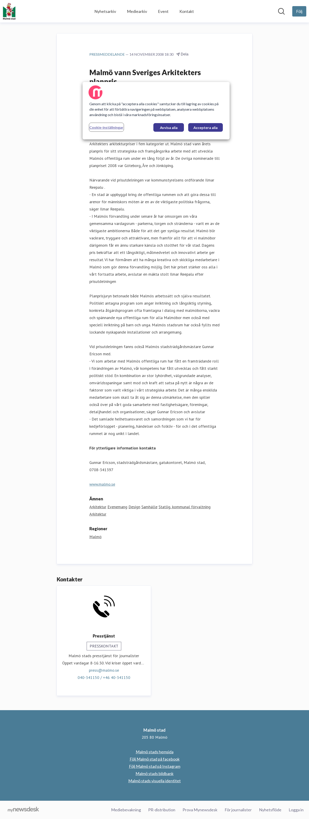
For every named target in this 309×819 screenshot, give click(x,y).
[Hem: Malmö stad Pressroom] (9, 11)
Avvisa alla (169, 127)
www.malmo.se (102, 484)
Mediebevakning (126, 809)
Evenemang (117, 506)
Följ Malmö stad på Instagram (154, 766)
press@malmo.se (104, 670)
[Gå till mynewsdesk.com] (23, 810)
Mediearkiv (137, 11)
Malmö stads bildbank (154, 773)
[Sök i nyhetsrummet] (281, 11)
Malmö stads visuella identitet (154, 780)
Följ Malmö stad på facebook (155, 759)
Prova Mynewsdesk (200, 809)
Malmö (95, 536)
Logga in (296, 809)
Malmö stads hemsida (155, 751)
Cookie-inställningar (106, 127)
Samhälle (149, 506)
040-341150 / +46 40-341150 (104, 677)
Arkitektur (97, 506)
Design (134, 506)
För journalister (238, 809)
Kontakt (186, 11)
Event (163, 11)
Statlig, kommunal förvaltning (185, 506)
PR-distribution (161, 809)
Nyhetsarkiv (105, 11)
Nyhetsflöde (270, 809)
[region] (156, 110)
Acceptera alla (205, 127)
